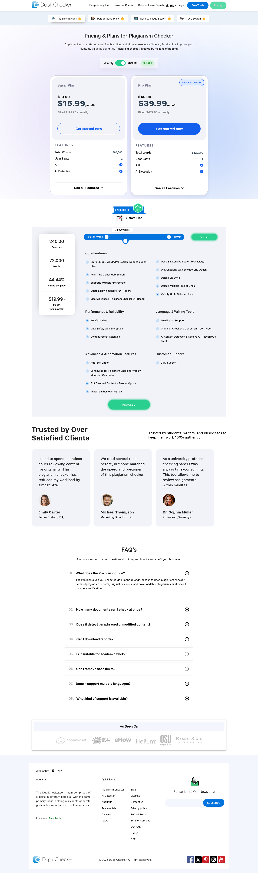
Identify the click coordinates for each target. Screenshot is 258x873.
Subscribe (213, 803)
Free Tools (197, 5)
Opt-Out (136, 826)
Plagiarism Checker (123, 5)
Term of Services (140, 820)
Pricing (218, 5)
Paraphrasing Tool (99, 5)
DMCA (134, 832)
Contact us (137, 802)
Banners (106, 814)
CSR (133, 839)
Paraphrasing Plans (108, 18)
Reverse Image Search (151, 5)
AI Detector (108, 795)
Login (181, 5)
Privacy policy (139, 808)
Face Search (193, 18)
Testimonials (109, 808)
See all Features (86, 188)
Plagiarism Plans (67, 18)
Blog (133, 789)
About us (107, 802)
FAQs (105, 820)
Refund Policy (139, 814)
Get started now (88, 128)
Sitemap (135, 795)
